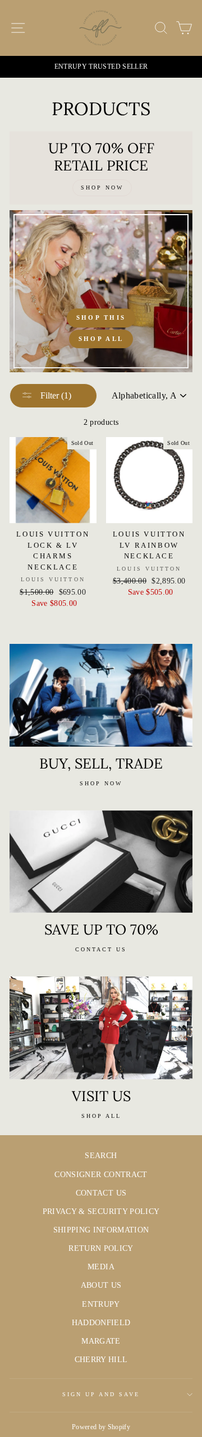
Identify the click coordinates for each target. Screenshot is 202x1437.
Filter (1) (54, 395)
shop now (101, 783)
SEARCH (101, 1155)
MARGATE (100, 1341)
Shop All (101, 338)
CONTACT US (101, 1193)
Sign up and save (101, 1394)
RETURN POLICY (100, 1248)
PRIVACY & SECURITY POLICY (101, 1211)
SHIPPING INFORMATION (101, 1230)
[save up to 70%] (101, 861)
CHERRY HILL (101, 1359)
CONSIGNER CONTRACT (100, 1174)
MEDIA (101, 1267)
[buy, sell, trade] (101, 695)
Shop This (101, 317)
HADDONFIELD (101, 1323)
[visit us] (101, 1027)
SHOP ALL (101, 1116)
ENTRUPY (101, 1304)
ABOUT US (101, 1285)
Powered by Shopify (101, 1427)
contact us (101, 949)
